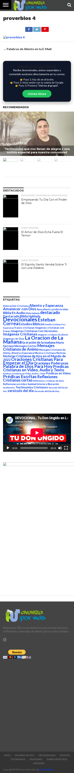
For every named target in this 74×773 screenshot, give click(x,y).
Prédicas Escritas (20, 376)
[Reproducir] (8, 448)
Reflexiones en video (15, 384)
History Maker (46, 769)
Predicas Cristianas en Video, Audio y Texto (36, 368)
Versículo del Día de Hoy (46, 391)
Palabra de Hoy (24, 755)
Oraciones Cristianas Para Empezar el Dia (33, 361)
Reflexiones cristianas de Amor (48, 380)
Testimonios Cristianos (32, 387)
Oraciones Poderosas (51, 363)
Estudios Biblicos (31, 324)
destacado (50, 312)
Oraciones (36, 759)
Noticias (61, 353)
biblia (65, 309)
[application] (37, 433)
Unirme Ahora (37, 93)
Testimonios (17, 759)
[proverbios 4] (13, 37)
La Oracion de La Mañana (33, 340)
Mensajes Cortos (25, 346)
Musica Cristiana (45, 352)
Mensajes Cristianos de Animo (28, 347)
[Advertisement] (37, 704)
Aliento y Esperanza (46, 305)
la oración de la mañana (38, 342)
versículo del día (21, 391)
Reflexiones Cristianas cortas (30, 378)
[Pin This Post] (45, 28)
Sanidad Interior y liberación (43, 384)
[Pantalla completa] (66, 448)
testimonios (9, 387)
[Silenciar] (60, 448)
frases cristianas (24, 327)
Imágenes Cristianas (20, 334)
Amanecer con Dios (19, 309)
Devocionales (20, 319)
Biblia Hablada (33, 313)
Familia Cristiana (53, 324)
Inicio (7, 755)
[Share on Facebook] (29, 28)
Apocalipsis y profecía (49, 309)
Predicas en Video (58, 373)
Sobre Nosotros (57, 759)
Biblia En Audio (14, 313)
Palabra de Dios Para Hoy (27, 366)
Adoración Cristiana (16, 305)
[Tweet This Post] (37, 28)
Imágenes (38, 763)
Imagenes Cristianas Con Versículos (34, 331)
